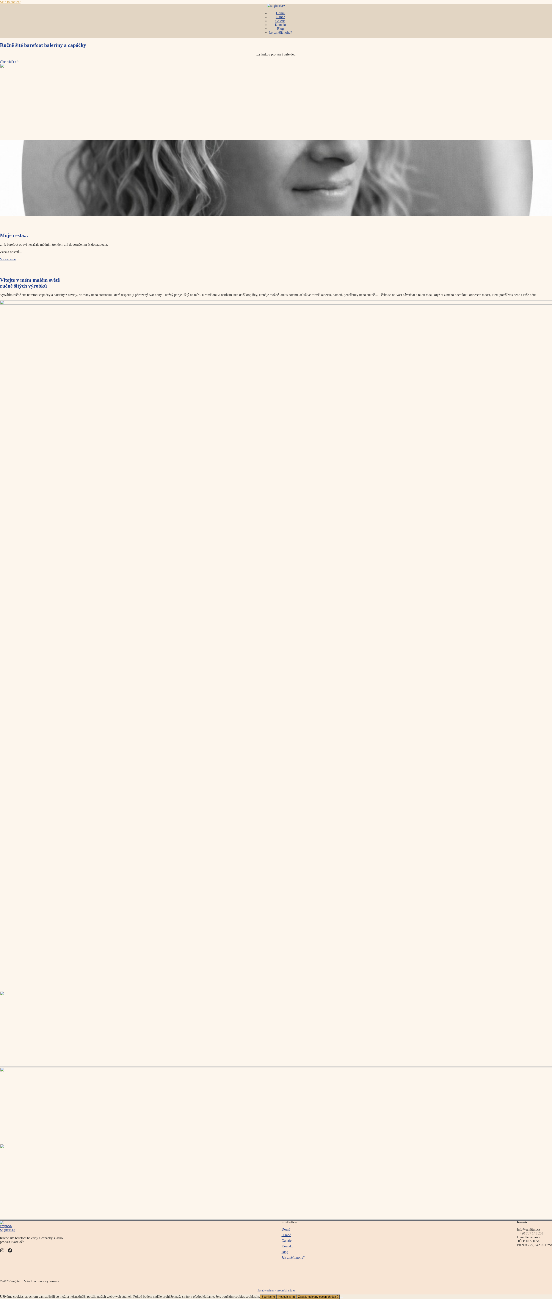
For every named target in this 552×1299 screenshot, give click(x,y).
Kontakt (280, 25)
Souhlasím (268, 1296)
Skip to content (10, 2)
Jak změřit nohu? (280, 32)
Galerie (280, 21)
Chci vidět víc (9, 61)
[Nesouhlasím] (341, 1297)
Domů (280, 13)
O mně (280, 17)
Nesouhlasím (286, 1296)
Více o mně (8, 259)
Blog (280, 28)
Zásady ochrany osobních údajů (276, 1290)
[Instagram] (2, 1250)
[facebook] (10, 1250)
